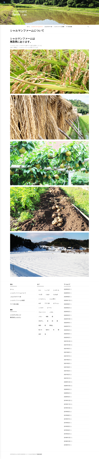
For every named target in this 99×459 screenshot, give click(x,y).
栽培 (40, 325)
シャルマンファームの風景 (59, 26)
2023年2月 (67, 315)
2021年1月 (67, 378)
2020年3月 (67, 396)
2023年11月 (67, 300)
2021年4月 (67, 367)
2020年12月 (67, 382)
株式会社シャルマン (15, 317)
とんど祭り (53, 299)
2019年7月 (67, 419)
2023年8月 (67, 304)
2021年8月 (67, 352)
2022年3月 (67, 337)
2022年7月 (67, 326)
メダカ (51, 312)
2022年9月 (67, 322)
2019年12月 (67, 400)
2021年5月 (67, 363)
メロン (40, 316)
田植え (51, 325)
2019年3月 (67, 434)
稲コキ (40, 329)
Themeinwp (39, 454)
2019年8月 (67, 415)
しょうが (47, 290)
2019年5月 (67, 426)
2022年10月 (67, 319)
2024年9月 (67, 293)
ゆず (40, 303)
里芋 (40, 334)
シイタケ (41, 307)
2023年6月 (67, 307)
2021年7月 (67, 356)
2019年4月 (67, 430)
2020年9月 (67, 389)
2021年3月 (67, 371)
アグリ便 (47, 303)
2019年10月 (67, 408)
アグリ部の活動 (69, 26)
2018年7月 (67, 445)
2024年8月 (67, 296)
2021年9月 (67, 348)
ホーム (28, 26)
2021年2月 (67, 374)
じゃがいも (56, 290)
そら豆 (40, 294)
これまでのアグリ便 (48, 26)
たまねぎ (55, 294)
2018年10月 (67, 441)
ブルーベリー (42, 312)
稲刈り (48, 329)
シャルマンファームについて (37, 26)
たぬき (48, 294)
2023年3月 (67, 311)
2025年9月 (67, 289)
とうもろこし (42, 299)
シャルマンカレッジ (15, 314)
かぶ (40, 290)
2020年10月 (67, 385)
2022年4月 (67, 333)
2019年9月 (67, 411)
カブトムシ (56, 303)
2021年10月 (67, 345)
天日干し (41, 321)
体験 (47, 316)
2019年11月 (67, 404)
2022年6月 (67, 330)
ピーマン (49, 307)
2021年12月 (67, 341)
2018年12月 (67, 437)
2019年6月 (67, 422)
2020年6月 (67, 393)
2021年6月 (67, 359)
